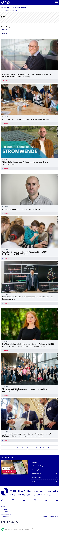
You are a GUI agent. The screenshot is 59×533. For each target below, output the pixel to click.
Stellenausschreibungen (38, 466)
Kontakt (3, 506)
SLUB (33, 481)
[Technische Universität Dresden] (5, 2)
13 (36, 447)
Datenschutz (4, 511)
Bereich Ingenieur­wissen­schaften (13, 7)
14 (40, 447)
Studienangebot (36, 470)
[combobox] (29, 29)
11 (30, 447)
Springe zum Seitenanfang (49, 516)
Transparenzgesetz (6, 514)
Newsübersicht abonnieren (51, 17)
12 (33, 447)
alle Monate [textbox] (5, 33)
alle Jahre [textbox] (4, 29)
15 (43, 447)
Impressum (4, 509)
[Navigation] (56, 2)
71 (49, 447)
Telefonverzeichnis (37, 477)
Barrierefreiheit (5, 516)
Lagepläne (34, 462)
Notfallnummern (36, 473)
